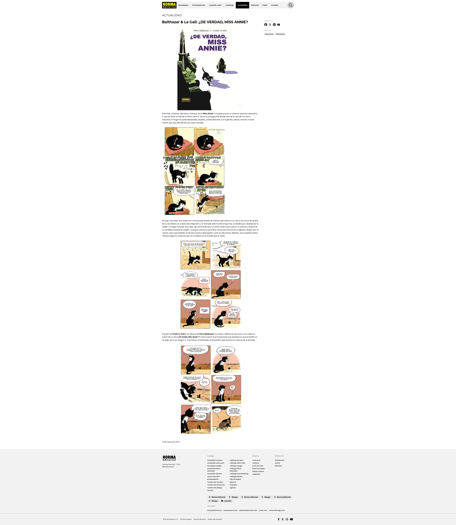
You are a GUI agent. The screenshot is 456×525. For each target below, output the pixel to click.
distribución (279, 460)
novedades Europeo (214, 460)
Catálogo (230, 5)
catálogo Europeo (236, 460)
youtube (227, 501)
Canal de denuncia (199, 519)
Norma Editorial (218, 497)
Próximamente (198, 5)
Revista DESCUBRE (213, 476)
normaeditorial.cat (214, 510)
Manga (235, 497)
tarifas (277, 463)
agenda (233, 488)
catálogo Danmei (236, 476)
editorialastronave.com (248, 510)
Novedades (183, 5)
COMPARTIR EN (268, 21)
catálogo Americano (237, 463)
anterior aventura (240, 113)
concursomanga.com (277, 510)
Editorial (255, 5)
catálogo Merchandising (239, 474)
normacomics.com (230, 510)
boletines (278, 466)
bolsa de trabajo (258, 468)
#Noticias (269, 34)
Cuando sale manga (214, 488)
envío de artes (257, 466)
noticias (210, 490)
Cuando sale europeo (215, 482)
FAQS (265, 5)
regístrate (256, 474)
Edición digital (235, 479)
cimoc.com (263, 510)
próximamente (212, 479)
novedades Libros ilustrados (213, 469)
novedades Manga (214, 466)
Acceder (274, 5)
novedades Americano (215, 463)
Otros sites (211, 506)
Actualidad (242, 5)
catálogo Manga (236, 466)
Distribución (279, 456)
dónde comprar (258, 471)
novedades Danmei (214, 474)
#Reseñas (280, 34)
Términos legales (185, 519)
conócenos (256, 460)
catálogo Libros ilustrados (235, 469)
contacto (255, 463)
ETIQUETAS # (267, 30)
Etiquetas (233, 485)
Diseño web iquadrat (215, 519)
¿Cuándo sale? (215, 5)
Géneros (233, 482)
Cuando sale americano (216, 485)
